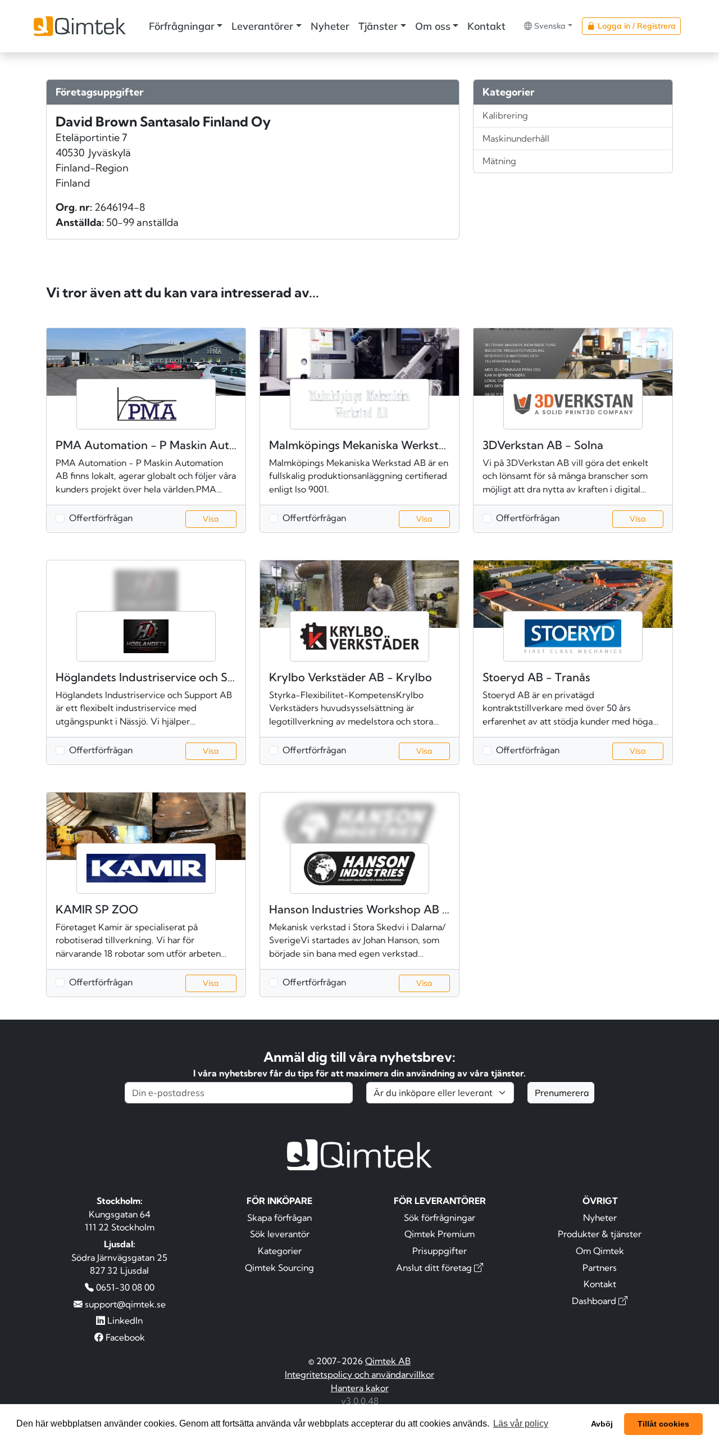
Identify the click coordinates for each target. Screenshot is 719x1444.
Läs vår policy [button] (520, 1423)
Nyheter (330, 26)
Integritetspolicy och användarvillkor (359, 1374)
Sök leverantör (280, 1233)
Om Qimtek (600, 1250)
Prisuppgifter (439, 1250)
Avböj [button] (602, 1423)
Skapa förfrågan (279, 1217)
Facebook (124, 1337)
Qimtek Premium (439, 1233)
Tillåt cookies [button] (663, 1423)
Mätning (499, 160)
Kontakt (486, 26)
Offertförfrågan (101, 517)
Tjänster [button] (378, 26)
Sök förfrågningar (439, 1217)
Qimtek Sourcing (279, 1267)
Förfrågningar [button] (182, 26)
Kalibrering (505, 115)
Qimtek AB (388, 1360)
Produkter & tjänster (599, 1233)
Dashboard (595, 1300)
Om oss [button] (432, 26)
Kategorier (280, 1250)
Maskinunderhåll (516, 138)
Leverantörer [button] (262, 26)
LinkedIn (124, 1320)
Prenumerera (562, 1092)
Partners (600, 1267)
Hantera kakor (360, 1387)
